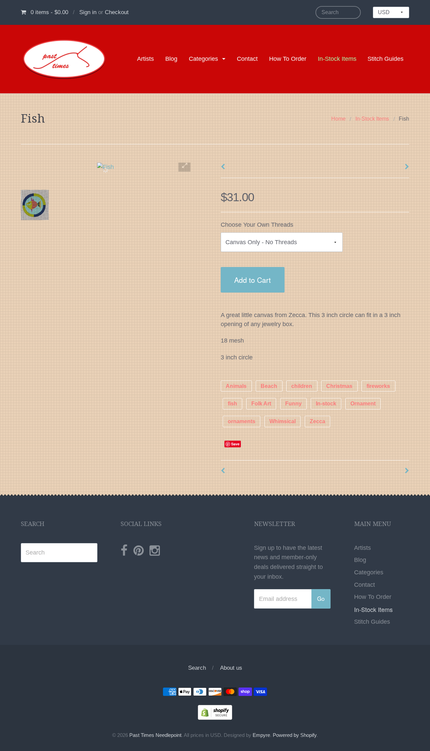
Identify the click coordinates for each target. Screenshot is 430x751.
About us (231, 668)
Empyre (261, 735)
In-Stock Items (337, 58)
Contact (247, 58)
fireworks (378, 386)
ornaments (241, 422)
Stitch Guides (385, 58)
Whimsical (282, 422)
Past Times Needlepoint (155, 735)
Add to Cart (252, 279)
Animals (236, 386)
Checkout (117, 12)
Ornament (363, 404)
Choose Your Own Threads (257, 224)
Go (321, 598)
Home (338, 119)
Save (235, 443)
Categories (203, 58)
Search (197, 668)
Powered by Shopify (294, 735)
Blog (171, 58)
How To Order (287, 58)
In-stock (326, 404)
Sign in (87, 12)
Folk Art (261, 404)
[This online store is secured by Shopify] (215, 712)
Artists (145, 58)
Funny (293, 404)
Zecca (317, 422)
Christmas (339, 386)
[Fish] (35, 205)
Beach (269, 386)
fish (232, 404)
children (301, 386)
